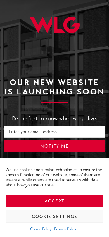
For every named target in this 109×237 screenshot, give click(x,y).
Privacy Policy (65, 228)
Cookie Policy (40, 228)
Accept (55, 201)
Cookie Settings (54, 216)
